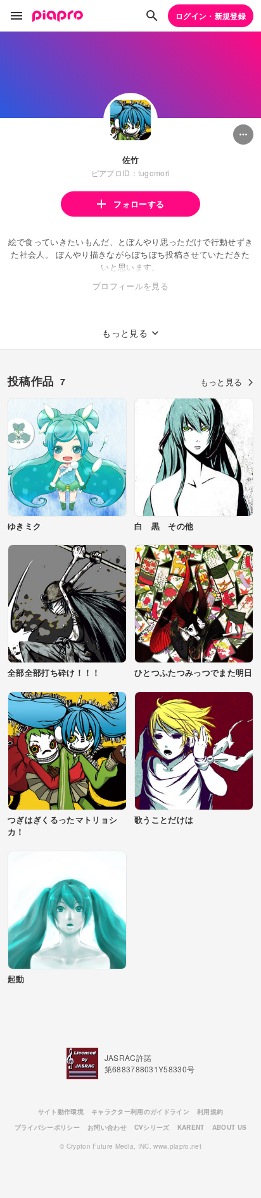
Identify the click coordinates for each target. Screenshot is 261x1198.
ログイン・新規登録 (210, 15)
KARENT (191, 1127)
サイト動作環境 (61, 1111)
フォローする (138, 204)
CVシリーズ (152, 1127)
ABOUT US (229, 1127)
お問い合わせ (107, 1127)
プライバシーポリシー (47, 1127)
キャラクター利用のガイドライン (140, 1111)
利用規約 (210, 1111)
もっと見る (221, 382)
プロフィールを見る (130, 286)
